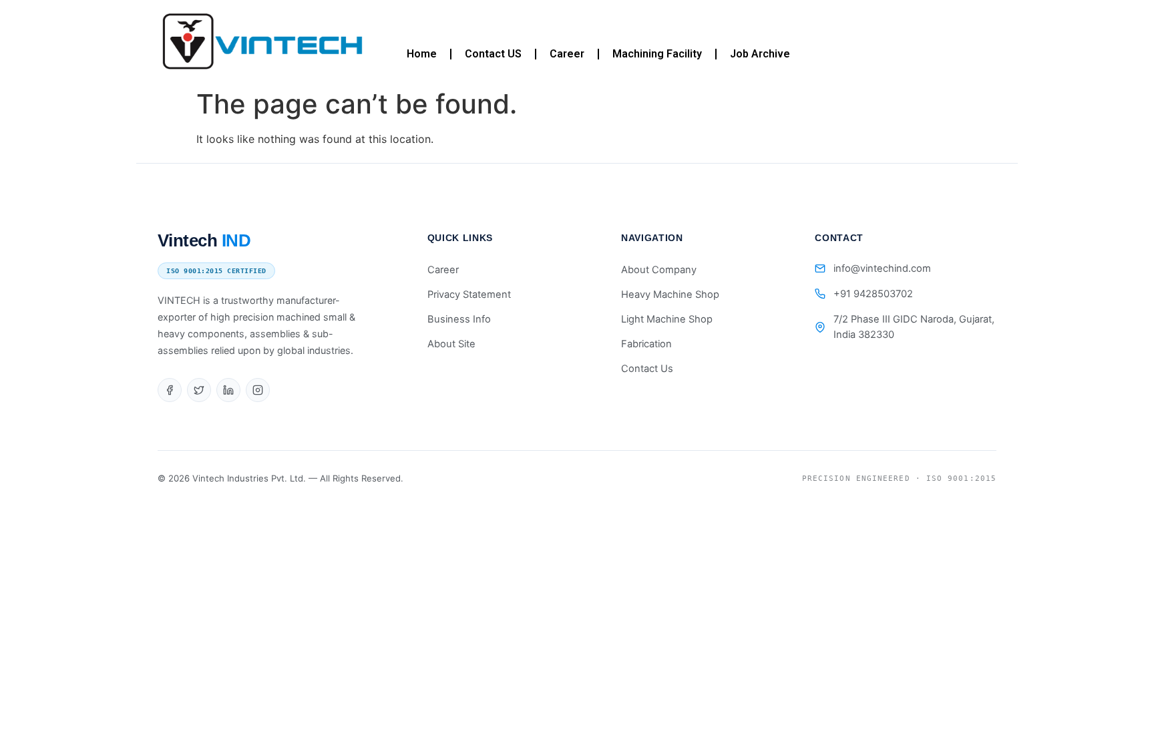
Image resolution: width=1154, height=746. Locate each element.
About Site (451, 344)
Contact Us (647, 369)
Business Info (459, 319)
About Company (659, 270)
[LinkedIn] (228, 390)
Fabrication (646, 344)
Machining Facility (657, 53)
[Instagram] (258, 390)
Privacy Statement (469, 295)
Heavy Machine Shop (670, 295)
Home (422, 53)
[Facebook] (170, 390)
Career (567, 53)
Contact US (493, 53)
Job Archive (760, 53)
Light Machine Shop (667, 319)
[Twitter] (199, 390)
